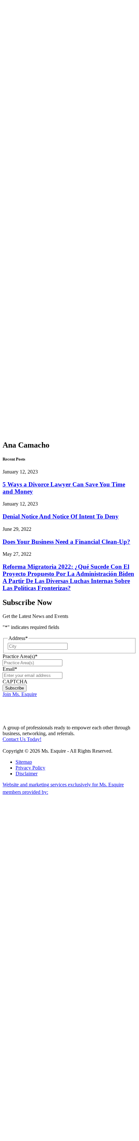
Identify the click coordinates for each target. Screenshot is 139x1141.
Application (27, 351)
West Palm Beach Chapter (36, 232)
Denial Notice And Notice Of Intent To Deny (61, 516)
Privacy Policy (30, 767)
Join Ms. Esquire (20, 694)
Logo (21, 345)
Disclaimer (26, 773)
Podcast (36, 48)
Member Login (18, 5)
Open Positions (37, 133)
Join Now (21, 68)
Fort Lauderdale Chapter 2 (39, 208)
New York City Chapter (36, 302)
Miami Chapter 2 (36, 165)
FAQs (22, 340)
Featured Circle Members (38, 322)
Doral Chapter (36, 150)
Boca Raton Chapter (36, 252)
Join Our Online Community (40, 115)
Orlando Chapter (36, 284)
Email (10, 669)
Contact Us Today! (22, 739)
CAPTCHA (15, 681)
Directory (25, 363)
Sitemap (24, 762)
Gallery (23, 357)
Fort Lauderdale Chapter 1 (39, 185)
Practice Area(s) (20, 656)
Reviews (24, 369)
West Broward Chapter (37, 270)
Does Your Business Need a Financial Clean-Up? (66, 541)
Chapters (25, 141)
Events (22, 334)
